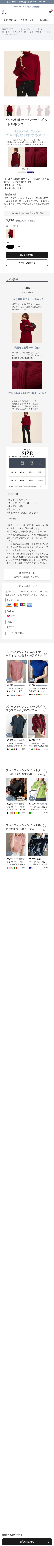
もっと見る (45, 653)
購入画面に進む (27, 255)
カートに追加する (27, 263)
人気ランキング (27, 20)
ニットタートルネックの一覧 (14, 32)
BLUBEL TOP (7, 29)
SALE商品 (44, 20)
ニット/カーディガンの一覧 (28, 29)
